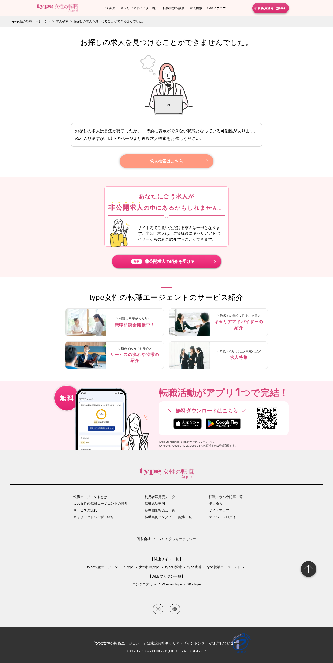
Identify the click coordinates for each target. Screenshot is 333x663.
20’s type (194, 584)
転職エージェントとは (90, 496)
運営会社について (150, 538)
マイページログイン (224, 517)
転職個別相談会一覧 (160, 510)
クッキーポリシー (182, 538)
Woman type (172, 584)
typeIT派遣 (173, 567)
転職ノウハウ (216, 8)
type (130, 567)
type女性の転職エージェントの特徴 (100, 503)
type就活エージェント (224, 567)
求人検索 (196, 8)
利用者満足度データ (160, 496)
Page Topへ (308, 569)
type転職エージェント (104, 567)
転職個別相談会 (174, 8)
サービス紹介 (106, 8)
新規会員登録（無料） (270, 7)
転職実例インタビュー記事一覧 (168, 517)
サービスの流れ (85, 510)
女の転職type (149, 567)
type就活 (194, 567)
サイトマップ (219, 510)
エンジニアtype (144, 584)
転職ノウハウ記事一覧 (226, 496)
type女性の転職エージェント (30, 21)
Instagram (158, 609)
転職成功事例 (155, 503)
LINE (175, 609)
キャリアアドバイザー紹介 (139, 8)
